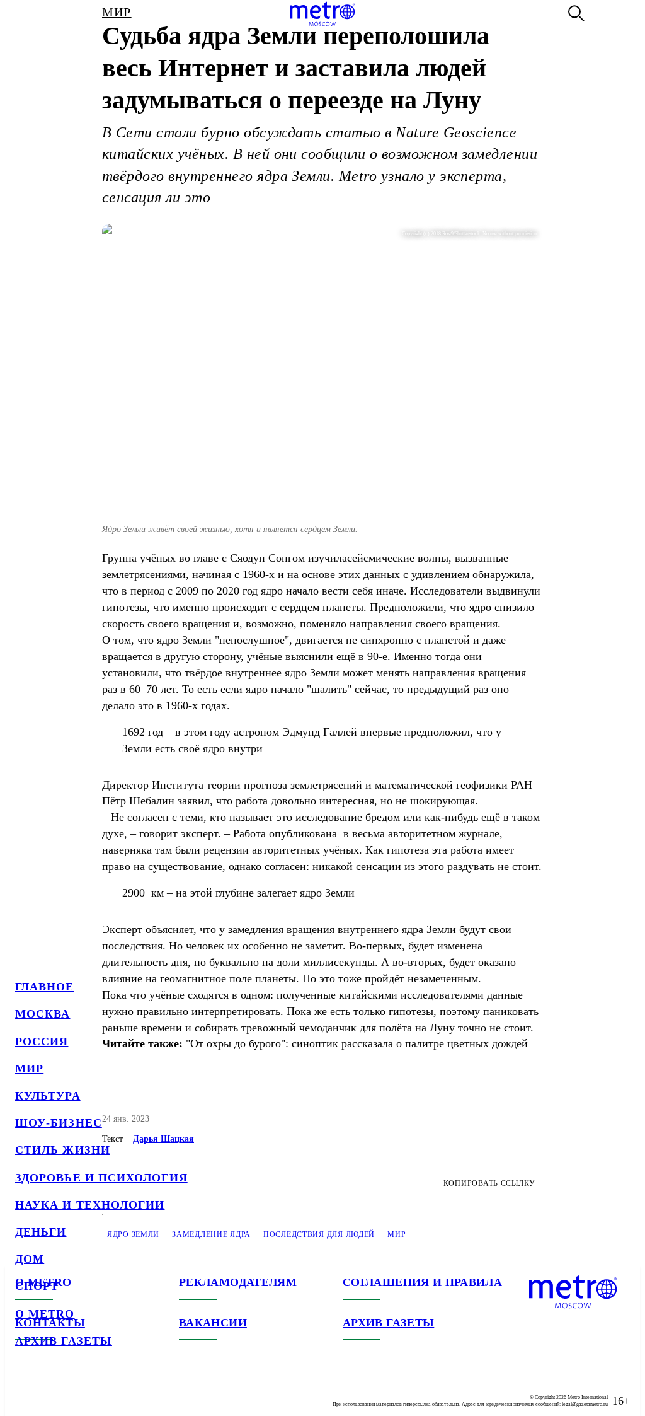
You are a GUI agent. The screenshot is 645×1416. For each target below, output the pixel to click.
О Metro (45, 1314)
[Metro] (322, 13)
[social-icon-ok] (76, 1391)
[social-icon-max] (101, 1391)
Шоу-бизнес (58, 1123)
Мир (29, 1068)
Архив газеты (63, 1341)
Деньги (40, 1232)
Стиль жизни (62, 1150)
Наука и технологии (89, 1204)
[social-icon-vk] (25, 1391)
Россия (41, 1041)
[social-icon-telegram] (50, 1391)
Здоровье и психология (101, 1177)
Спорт (37, 1286)
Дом (29, 1259)
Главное (44, 986)
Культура (48, 1095)
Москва (42, 1013)
